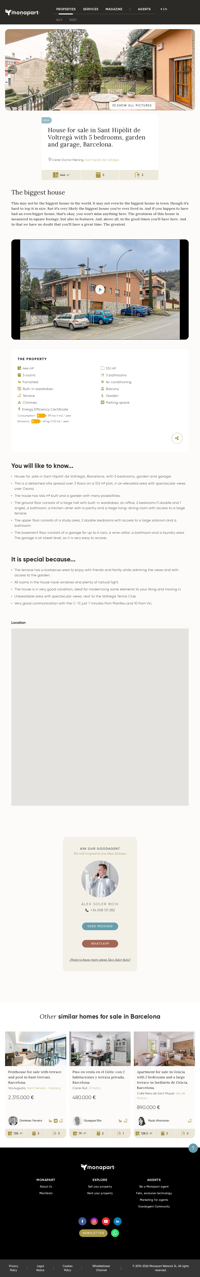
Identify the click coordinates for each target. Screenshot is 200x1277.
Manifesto (46, 1193)
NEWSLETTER (93, 1233)
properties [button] (66, 9)
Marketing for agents (154, 1200)
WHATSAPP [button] (100, 943)
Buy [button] (59, 20)
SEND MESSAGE (100, 926)
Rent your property (100, 1193)
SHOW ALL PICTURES (133, 105)
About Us (46, 1186)
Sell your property (100, 1186)
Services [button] (91, 9)
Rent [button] (73, 20)
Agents (144, 9)
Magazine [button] (114, 9)
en (165, 9)
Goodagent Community (154, 1206)
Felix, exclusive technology (154, 1193)
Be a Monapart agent (154, 1186)
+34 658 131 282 (102, 910)
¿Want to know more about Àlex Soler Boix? (100, 960)
